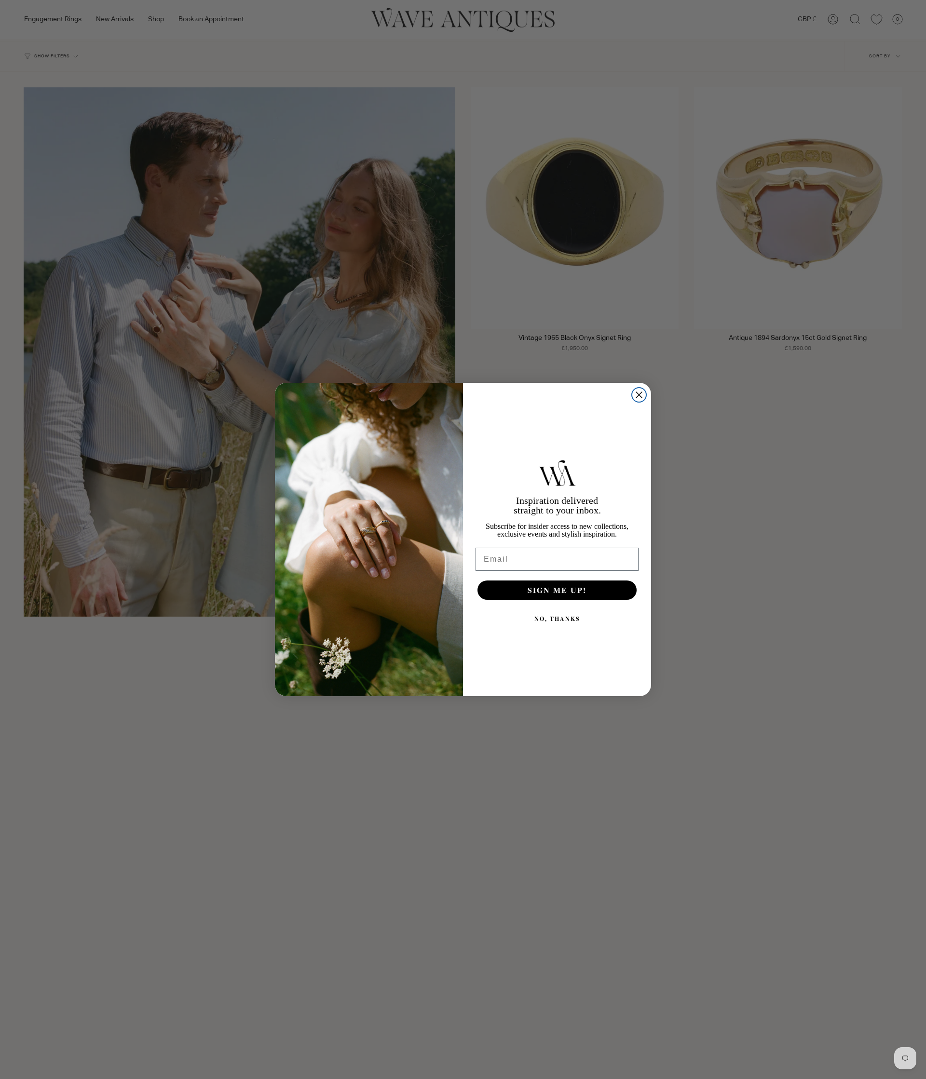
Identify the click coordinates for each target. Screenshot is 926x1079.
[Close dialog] (639, 395)
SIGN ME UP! (557, 589)
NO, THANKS (557, 619)
